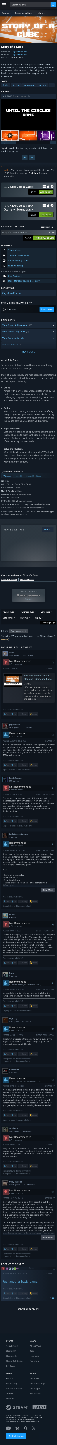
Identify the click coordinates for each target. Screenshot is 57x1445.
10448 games (14, 1185)
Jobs (32, 1351)
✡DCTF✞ (13, 1019)
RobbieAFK (14, 1069)
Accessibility (11, 1383)
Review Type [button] (8, 612)
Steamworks (11, 1356)
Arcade (42, 85)
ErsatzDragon (15, 778)
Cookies (9, 1393)
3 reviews (13, 1073)
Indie (5, 85)
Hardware (34, 1356)
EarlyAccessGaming (18, 834)
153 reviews (14, 781)
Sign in (4, 148)
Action (16, 85)
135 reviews (27, 728)
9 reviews (13, 917)
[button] (6, 12)
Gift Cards (10, 1366)
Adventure (29, 85)
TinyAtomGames (19, 51)
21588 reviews (29, 1185)
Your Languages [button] (17, 631)
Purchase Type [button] (27, 612)
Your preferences (27, 579)
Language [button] (45, 612)
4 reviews (13, 837)
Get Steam (35, 1378)
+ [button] (51, 85)
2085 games (14, 1131)
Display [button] (38, 618)
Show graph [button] (46, 622)
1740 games (14, 1022)
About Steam (12, 1346)
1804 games (14, 728)
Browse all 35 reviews (29, 1308)
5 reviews (13, 976)
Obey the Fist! (15, 1182)
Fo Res (12, 914)
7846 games (14, 655)
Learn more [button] (47, 309)
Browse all (47, 227)
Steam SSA (11, 1351)
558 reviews (27, 1131)
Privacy (9, 1378)
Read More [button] (47, 890)
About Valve (35, 1346)
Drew (11, 973)
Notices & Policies (14, 1388)
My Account (35, 1393)
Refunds (10, 1398)
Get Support (35, 1388)
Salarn (12, 652)
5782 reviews (27, 655)
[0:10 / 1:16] (28, 114)
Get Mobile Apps (16, 1436)
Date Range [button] (8, 618)
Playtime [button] (24, 618)
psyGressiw (14, 724)
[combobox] (30, 4)
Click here (33, 173)
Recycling (34, 1361)
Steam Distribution (14, 1361)
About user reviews (9, 579)
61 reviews (26, 1022)
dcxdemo (13, 1128)
